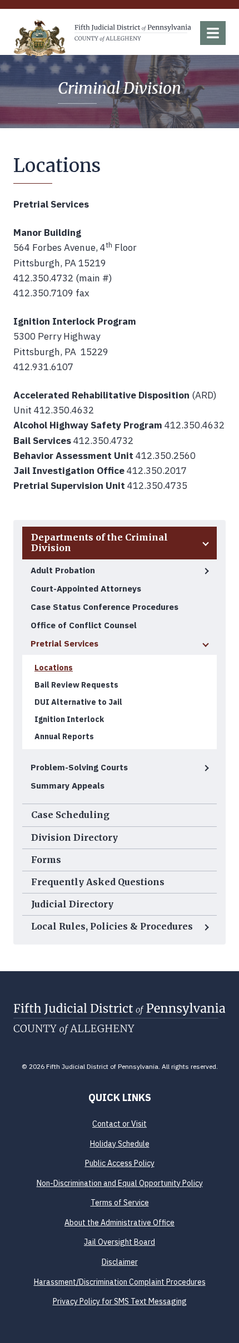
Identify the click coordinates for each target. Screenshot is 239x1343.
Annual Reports (64, 736)
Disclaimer (120, 1262)
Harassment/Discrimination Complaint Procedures (120, 1282)
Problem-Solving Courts (79, 767)
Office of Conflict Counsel (84, 625)
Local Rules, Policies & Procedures (112, 926)
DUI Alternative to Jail (78, 702)
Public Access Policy (120, 1163)
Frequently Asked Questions (98, 881)
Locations (53, 668)
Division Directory (74, 837)
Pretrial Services (64, 643)
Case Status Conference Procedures (104, 607)
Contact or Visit (119, 1124)
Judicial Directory (72, 904)
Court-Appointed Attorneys (86, 588)
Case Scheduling (70, 814)
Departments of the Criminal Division (99, 542)
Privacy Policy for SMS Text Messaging (120, 1301)
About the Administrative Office (119, 1223)
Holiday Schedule (120, 1144)
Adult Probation (63, 570)
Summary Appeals (67, 785)
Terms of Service (120, 1203)
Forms (46, 859)
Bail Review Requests (76, 685)
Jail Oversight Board (119, 1242)
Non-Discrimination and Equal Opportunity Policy (120, 1183)
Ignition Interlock (69, 719)
